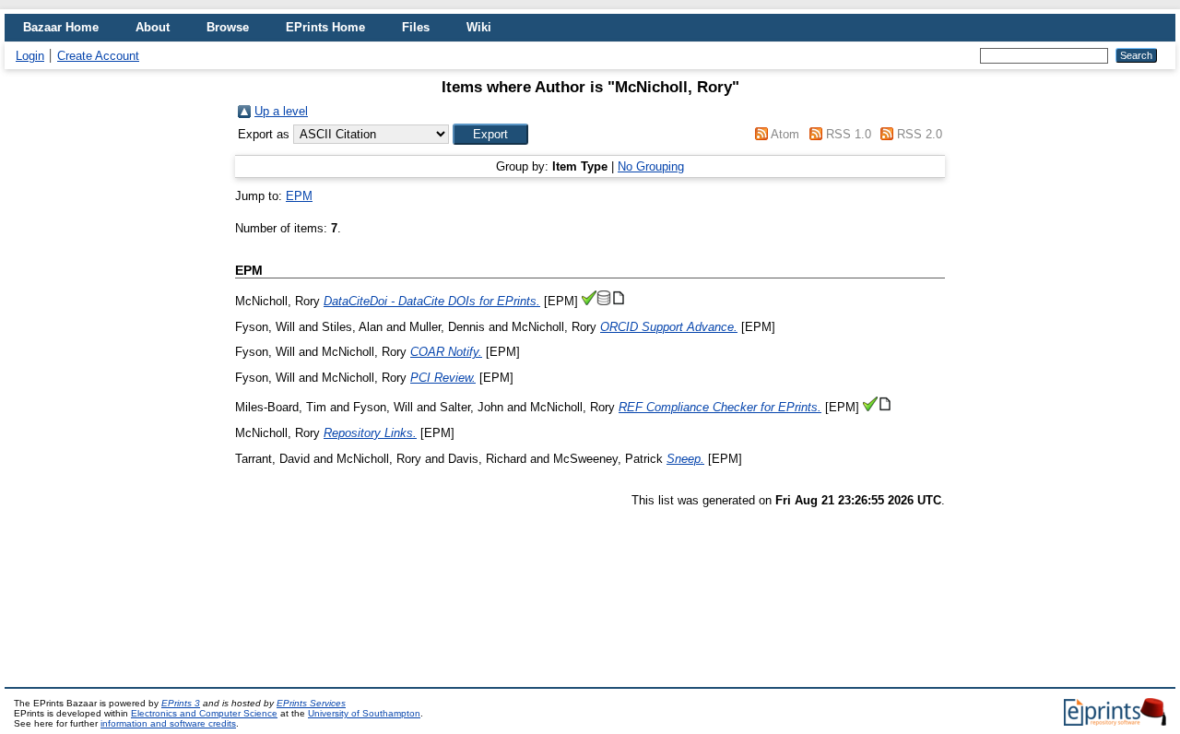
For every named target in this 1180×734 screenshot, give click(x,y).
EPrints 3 (180, 703)
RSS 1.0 (848, 134)
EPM (299, 196)
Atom (785, 134)
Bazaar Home (61, 27)
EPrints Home (325, 27)
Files (416, 27)
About (153, 27)
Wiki (478, 27)
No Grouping (651, 166)
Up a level (281, 111)
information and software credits (168, 723)
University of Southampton (364, 713)
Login (30, 56)
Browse (227, 27)
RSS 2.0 (919, 134)
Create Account (98, 56)
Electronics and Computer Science (204, 713)
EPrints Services (311, 703)
